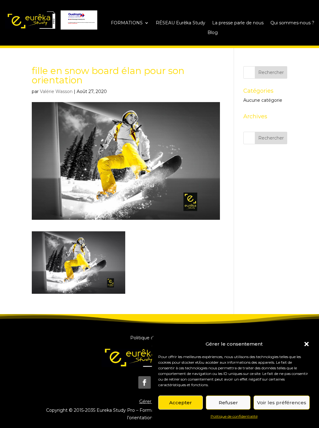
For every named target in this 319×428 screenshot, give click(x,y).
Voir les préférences (281, 403)
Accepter (180, 403)
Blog (212, 32)
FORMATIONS (127, 23)
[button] (306, 344)
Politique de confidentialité (234, 416)
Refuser (228, 403)
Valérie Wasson (56, 91)
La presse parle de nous (238, 23)
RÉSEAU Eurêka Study (180, 23)
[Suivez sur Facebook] (144, 382)
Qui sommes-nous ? (292, 23)
